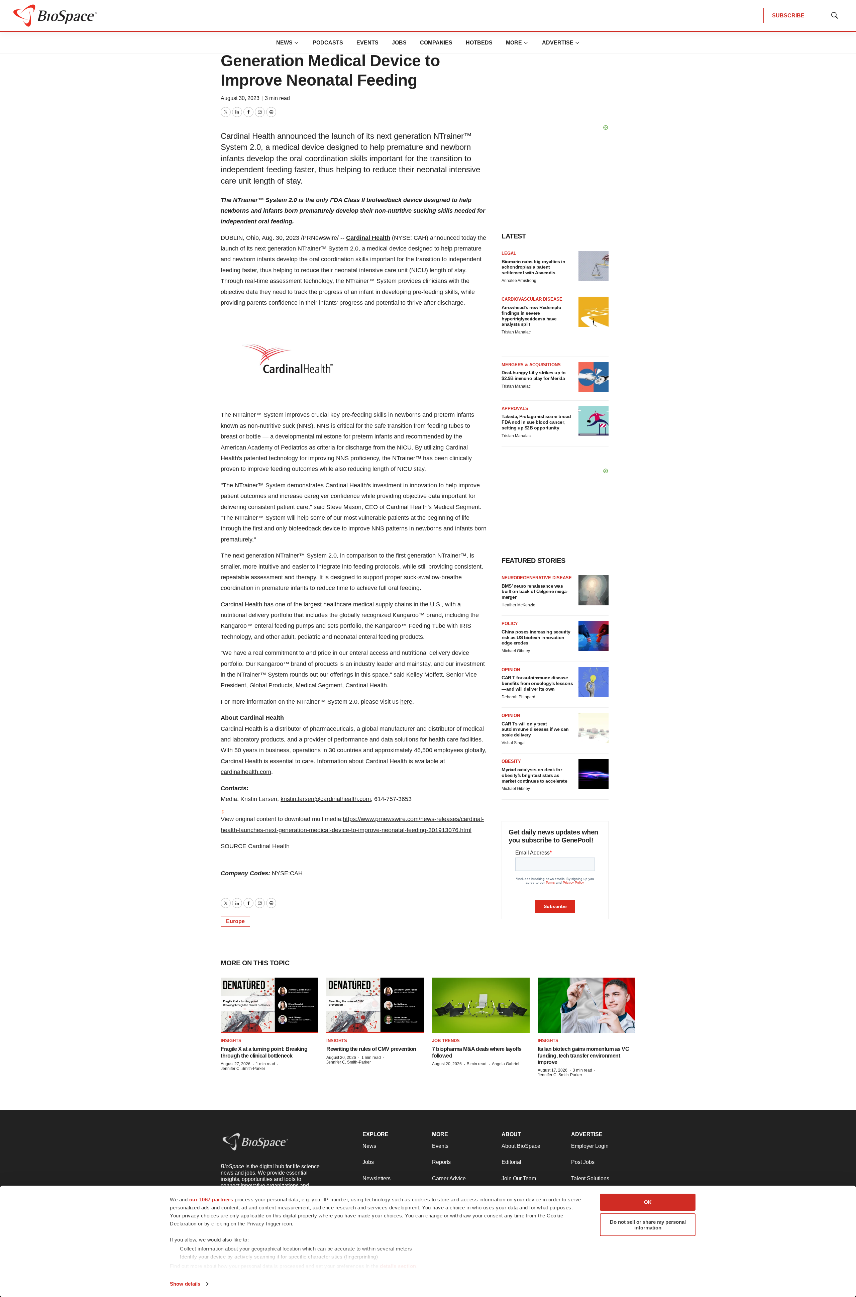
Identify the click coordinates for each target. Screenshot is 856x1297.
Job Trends (446, 1040)
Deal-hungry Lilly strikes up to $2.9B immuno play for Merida (534, 375)
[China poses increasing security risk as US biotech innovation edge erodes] (593, 636)
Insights (231, 1040)
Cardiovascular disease (532, 299)
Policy (510, 623)
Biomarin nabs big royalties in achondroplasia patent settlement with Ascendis (533, 267)
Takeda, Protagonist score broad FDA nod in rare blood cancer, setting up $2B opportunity (536, 422)
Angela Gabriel (505, 1064)
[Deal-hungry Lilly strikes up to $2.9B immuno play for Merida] (593, 377)
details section (398, 1266)
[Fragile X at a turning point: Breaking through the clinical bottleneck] (269, 1005)
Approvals (515, 408)
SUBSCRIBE (788, 15)
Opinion (511, 669)
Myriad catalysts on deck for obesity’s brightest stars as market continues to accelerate (534, 775)
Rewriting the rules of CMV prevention (371, 1049)
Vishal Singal (514, 742)
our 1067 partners (211, 1199)
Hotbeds (479, 42)
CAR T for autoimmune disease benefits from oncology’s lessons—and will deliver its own (537, 683)
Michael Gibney (516, 650)
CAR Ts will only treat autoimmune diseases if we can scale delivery (535, 729)
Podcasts (328, 42)
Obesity (511, 761)
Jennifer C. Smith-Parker (243, 1068)
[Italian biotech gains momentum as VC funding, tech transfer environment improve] (586, 1005)
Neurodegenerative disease (537, 577)
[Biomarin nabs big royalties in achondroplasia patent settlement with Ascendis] (593, 266)
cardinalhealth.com (246, 772)
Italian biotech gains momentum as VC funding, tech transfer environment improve (583, 1055)
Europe (235, 921)
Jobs (399, 42)
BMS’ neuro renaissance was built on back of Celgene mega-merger (535, 591)
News (284, 42)
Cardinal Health (368, 237)
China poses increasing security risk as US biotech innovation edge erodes (536, 637)
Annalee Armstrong (519, 280)
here (406, 701)
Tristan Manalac (516, 332)
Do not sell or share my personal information (648, 1224)
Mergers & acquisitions (531, 364)
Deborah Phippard (518, 697)
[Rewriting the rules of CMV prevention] (375, 1005)
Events (367, 42)
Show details (185, 1284)
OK (648, 1202)
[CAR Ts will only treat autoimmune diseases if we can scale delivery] (593, 728)
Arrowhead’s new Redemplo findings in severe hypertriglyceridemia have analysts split (531, 316)
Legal (509, 253)
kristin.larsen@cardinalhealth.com (326, 799)
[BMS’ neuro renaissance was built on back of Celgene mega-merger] (593, 590)
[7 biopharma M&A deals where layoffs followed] (481, 1005)
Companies (436, 42)
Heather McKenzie (518, 605)
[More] (296, 42)
